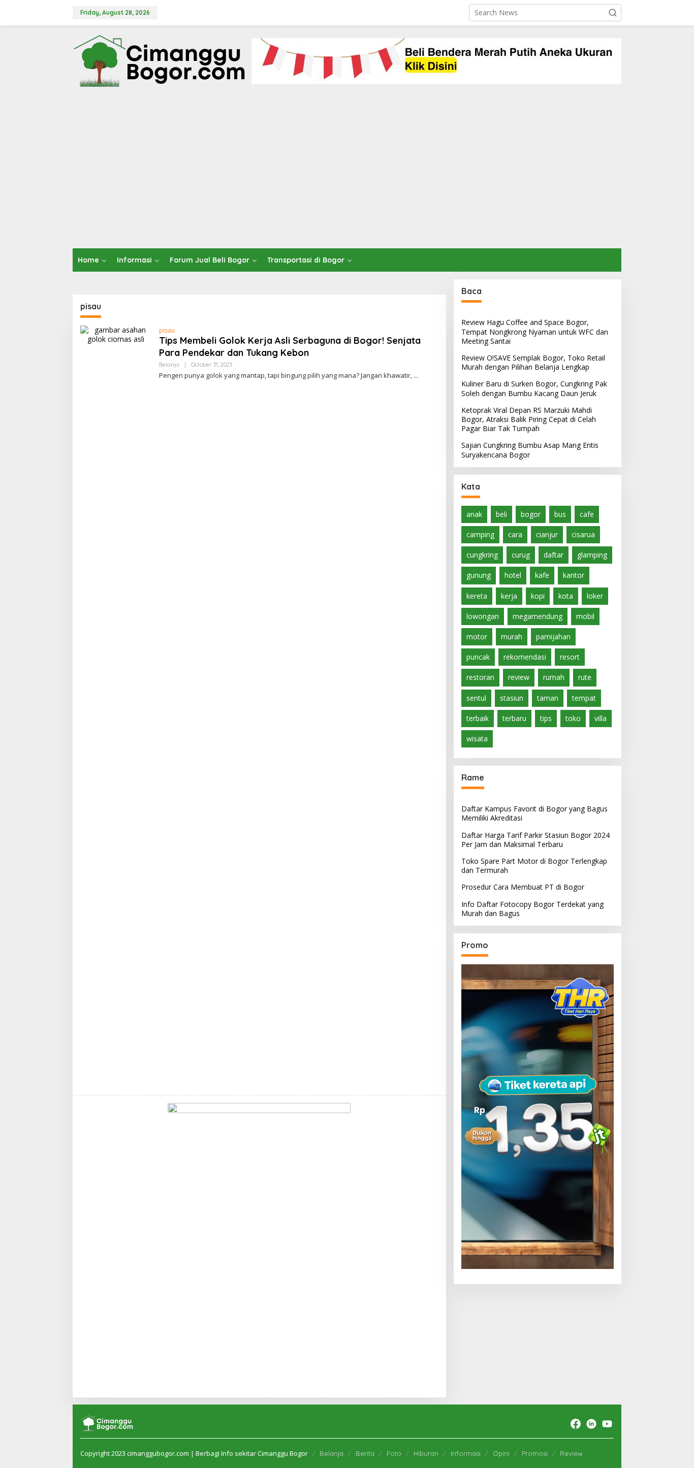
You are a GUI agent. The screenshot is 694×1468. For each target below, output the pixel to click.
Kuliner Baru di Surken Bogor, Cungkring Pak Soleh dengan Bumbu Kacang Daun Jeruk (534, 388)
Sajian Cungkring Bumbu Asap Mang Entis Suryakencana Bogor (529, 449)
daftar (553, 555)
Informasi (466, 1453)
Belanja (169, 364)
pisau (167, 330)
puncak (478, 657)
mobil (585, 616)
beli (501, 513)
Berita (365, 1453)
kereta (476, 595)
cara (515, 534)
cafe (587, 513)
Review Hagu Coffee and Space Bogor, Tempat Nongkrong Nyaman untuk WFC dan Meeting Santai (534, 331)
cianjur (547, 534)
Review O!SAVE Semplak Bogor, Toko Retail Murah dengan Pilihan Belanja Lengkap (533, 362)
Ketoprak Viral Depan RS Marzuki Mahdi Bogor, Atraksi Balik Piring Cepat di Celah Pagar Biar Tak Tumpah (528, 419)
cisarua (583, 534)
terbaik (477, 718)
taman (547, 697)
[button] (612, 12)
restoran (480, 677)
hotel (512, 575)
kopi (538, 595)
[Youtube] (607, 1423)
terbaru (514, 718)
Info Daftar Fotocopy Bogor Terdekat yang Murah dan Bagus (532, 908)
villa (600, 718)
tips (546, 718)
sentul (476, 697)
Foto (394, 1453)
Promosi (535, 1453)
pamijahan (553, 636)
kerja (509, 595)
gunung (478, 575)
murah (511, 636)
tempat (584, 697)
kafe (542, 575)
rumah (553, 677)
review (518, 677)
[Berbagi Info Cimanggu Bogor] (159, 59)
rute (584, 677)
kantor (573, 575)
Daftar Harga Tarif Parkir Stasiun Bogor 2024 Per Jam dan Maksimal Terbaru (535, 839)
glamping (592, 555)
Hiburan (426, 1453)
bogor (531, 513)
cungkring (482, 555)
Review (571, 1453)
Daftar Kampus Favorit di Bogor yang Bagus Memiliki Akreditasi (534, 813)
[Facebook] (575, 1423)
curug (521, 555)
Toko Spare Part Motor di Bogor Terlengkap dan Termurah (534, 865)
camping (480, 534)
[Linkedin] (591, 1423)
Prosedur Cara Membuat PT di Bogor (522, 887)
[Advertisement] (347, 172)
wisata (477, 738)
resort (570, 657)
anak (474, 513)
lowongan (482, 616)
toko (573, 718)
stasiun (511, 697)
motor (476, 636)
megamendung (537, 616)
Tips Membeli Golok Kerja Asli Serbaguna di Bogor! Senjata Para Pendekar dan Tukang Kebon (290, 346)
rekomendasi (524, 657)
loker (595, 595)
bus (560, 513)
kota (565, 595)
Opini (501, 1453)
